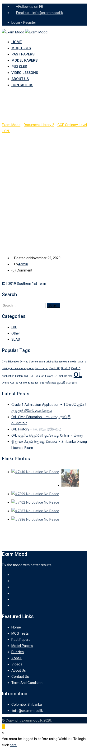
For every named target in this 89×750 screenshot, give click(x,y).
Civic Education (10, 361)
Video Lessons (24, 73)
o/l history (47, 376)
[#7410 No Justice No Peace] (35, 472)
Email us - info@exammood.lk (39, 13)
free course (41, 368)
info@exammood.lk (27, 711)
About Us (20, 79)
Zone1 (16, 658)
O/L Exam (35, 376)
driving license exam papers (18, 368)
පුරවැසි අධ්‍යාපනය (67, 382)
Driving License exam (32, 361)
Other (15, 333)
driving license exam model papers (66, 361)
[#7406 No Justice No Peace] (70, 478)
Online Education (28, 382)
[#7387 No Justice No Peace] (35, 511)
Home (16, 42)
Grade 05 (54, 368)
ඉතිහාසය (50, 382)
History (19, 376)
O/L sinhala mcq (63, 376)
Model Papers (24, 60)
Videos (16, 664)
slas (41, 382)
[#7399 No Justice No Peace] (35, 494)
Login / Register (23, 22)
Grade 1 (65, 368)
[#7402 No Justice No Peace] (35, 502)
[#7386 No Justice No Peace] (35, 519)
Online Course (10, 382)
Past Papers (22, 54)
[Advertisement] (44, 180)
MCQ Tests (21, 48)
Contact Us (22, 85)
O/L (14, 327)
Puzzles (19, 66)
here (13, 745)
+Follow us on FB (29, 7)
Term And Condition (26, 683)
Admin (23, 264)
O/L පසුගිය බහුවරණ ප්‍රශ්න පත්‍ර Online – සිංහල (47, 435)
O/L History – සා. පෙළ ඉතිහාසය (36, 429)
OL (78, 374)
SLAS (15, 339)
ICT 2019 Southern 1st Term (24, 283)
